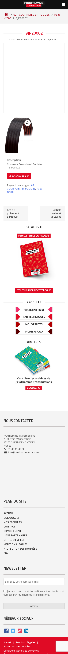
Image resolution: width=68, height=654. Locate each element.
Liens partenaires (15, 535)
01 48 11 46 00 (16, 449)
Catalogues (11, 517)
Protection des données (20, 548)
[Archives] (34, 368)
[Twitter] (13, 631)
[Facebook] (6, 631)
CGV (5, 553)
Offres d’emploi (13, 540)
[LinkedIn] (26, 631)
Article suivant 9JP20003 (56, 213)
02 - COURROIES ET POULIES (21, 187)
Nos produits (12, 522)
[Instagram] (20, 631)
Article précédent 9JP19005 (13, 213)
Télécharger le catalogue (34, 290)
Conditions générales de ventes (21, 650)
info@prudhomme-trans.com (24, 452)
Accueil (8, 513)
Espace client (12, 531)
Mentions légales (15, 544)
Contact (9, 526)
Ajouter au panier (19, 176)
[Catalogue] (34, 256)
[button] (27, 123)
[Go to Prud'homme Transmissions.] (6, 14)
